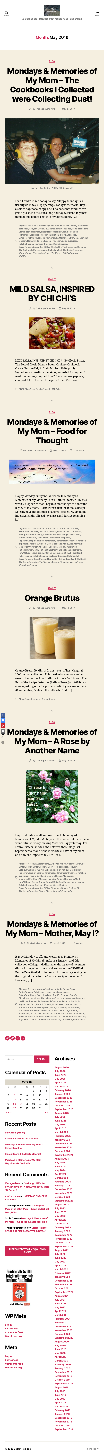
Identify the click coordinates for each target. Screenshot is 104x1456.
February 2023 (63, 1227)
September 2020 (64, 1338)
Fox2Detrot (75, 534)
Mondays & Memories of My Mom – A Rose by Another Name (52, 741)
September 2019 (64, 1383)
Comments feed (14, 1332)
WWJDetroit (24, 256)
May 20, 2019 (59, 450)
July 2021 (60, 1299)
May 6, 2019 (59, 943)
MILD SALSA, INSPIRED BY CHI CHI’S (52, 293)
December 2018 (63, 1418)
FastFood (67, 228)
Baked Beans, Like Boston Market (23, 1154)
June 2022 (60, 1258)
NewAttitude (33, 241)
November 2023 (63, 1193)
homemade (72, 231)
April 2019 (60, 1402)
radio (66, 241)
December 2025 (63, 1098)
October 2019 (62, 1379)
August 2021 (61, 1296)
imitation (44, 235)
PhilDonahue (57, 241)
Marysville (78, 543)
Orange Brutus (52, 598)
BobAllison (83, 225)
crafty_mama (12, 1196)
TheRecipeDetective (45, 109)
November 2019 (63, 1376)
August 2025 (62, 1113)
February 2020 (63, 1364)
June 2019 (60, 1395)
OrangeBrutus (48, 699)
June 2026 (60, 1075)
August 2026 (62, 1067)
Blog (52, 61)
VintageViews (12, 1183)
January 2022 (62, 1277)
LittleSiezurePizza (73, 1004)
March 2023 (61, 1223)
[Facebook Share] (3, 715)
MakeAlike (40, 238)
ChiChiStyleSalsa (27, 389)
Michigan (84, 238)
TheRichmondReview (49, 562)
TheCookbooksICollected (74, 247)
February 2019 (63, 1410)
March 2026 (61, 1086)
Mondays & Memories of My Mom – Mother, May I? (52, 928)
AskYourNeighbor (45, 225)
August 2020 (62, 1341)
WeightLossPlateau (28, 565)
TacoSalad (71, 559)
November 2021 (63, 1284)
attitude (58, 225)
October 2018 (62, 1425)
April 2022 (60, 1265)
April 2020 (60, 1357)
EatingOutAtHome (46, 228)
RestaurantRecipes (43, 244)
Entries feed (11, 1328)
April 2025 (60, 1128)
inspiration (54, 235)
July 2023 (60, 1208)
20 (14, 1104)
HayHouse (23, 1001)
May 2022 (60, 1261)
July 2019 (60, 1391)
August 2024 (62, 1158)
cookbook (23, 228)
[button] (2, 742)
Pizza (33, 1013)
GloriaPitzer (24, 231)
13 (14, 1099)
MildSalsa (56, 389)
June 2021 (60, 1303)
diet (68, 531)
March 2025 (61, 1132)
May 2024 (60, 1170)
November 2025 (63, 1101)
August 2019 (61, 1387)
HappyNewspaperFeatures (53, 231)
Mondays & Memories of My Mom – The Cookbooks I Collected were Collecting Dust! (52, 85)
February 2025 (63, 1136)
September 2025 (64, 1109)
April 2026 (60, 1082)
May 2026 (60, 1078)
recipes (73, 241)
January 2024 (62, 1185)
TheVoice (64, 562)
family (59, 228)
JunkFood (71, 235)
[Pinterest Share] (3, 725)
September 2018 (64, 1429)
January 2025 (62, 1139)
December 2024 (63, 1143)
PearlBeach (45, 241)
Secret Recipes (22, 1448)
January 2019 (62, 1414)
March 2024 (61, 1178)
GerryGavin (75, 995)
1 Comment (78, 450)
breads (48, 992)
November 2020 (64, 1330)
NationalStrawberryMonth (69, 879)
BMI (76, 528)
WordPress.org (13, 1336)
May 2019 (60, 1398)
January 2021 (62, 1322)
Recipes (52, 279)
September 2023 (64, 1200)
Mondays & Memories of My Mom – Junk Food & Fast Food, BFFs (27, 1209)
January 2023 (62, 1231)
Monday (22, 241)
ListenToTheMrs (26, 238)
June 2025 (60, 1120)
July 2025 (60, 1117)
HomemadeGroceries (29, 235)
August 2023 (62, 1204)
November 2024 (63, 1147)
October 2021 (62, 1288)
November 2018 (63, 1421)
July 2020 (60, 1345)
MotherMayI (73, 1007)
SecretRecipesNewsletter (31, 247)
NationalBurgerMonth (29, 550)
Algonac (23, 225)
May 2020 (60, 1353)
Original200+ (52, 882)
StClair (47, 247)
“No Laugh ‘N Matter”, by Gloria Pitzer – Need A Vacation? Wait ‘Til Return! (27, 1186)
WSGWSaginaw (70, 253)
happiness (35, 231)
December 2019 (63, 1372)
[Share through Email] (3, 731)
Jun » (45, 1112)
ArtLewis (32, 225)
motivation (72, 547)
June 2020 (60, 1349)
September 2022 (64, 1246)
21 (21, 1104)
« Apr (9, 1112)
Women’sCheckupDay (63, 891)
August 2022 (62, 1250)
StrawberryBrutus (59, 888)
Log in (8, 1324)
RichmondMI (73, 556)
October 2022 (62, 1242)
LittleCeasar (58, 1004)
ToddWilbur (66, 1019)
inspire (63, 235)
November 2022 (63, 1238)
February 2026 (63, 1090)
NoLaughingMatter (40, 553)
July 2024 (60, 1162)
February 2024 (63, 1181)
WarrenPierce (25, 253)
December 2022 (63, 1235)
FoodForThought (80, 228)
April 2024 (60, 1174)
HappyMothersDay (49, 998)
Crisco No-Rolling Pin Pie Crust (22, 1138)
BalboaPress (69, 989)
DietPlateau (76, 531)
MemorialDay (52, 238)
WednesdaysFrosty (41, 253)
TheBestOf (56, 247)
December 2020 (64, 1326)
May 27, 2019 (68, 109)
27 (14, 1108)
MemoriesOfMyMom (68, 238)
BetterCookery (70, 225)
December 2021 (63, 1280)
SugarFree (24, 1019)
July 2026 (60, 1071)
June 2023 (60, 1212)
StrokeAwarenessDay (76, 1016)
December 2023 (63, 1189)
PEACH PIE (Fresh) (15, 1132)
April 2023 (60, 1219)
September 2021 (64, 1292)
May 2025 (60, 1124)
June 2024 (60, 1166)
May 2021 (60, 1307)
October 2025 (62, 1105)
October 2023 (62, 1197)
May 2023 (60, 1216)
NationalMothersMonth (40, 1010)
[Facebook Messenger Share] (3, 720)
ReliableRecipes (26, 244)
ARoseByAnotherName (29, 699)
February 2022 (63, 1273)
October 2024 (62, 1151)
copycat (33, 228)
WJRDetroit (56, 253)
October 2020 (62, 1334)
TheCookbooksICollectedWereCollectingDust (40, 250)
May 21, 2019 (68, 308)
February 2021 (62, 1318)
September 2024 (64, 1155)
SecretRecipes (60, 244)
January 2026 (62, 1094)
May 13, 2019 (68, 608)
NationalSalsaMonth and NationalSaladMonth (60, 550)
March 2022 (61, 1269)
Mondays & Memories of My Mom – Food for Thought (52, 431)
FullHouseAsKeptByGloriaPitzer (33, 537)
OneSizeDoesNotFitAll (60, 553)
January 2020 (62, 1368)
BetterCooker (52, 528)
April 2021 (60, 1311)
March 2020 (61, 1360)
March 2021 (61, 1315)
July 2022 (60, 1254)
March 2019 (61, 1406)
